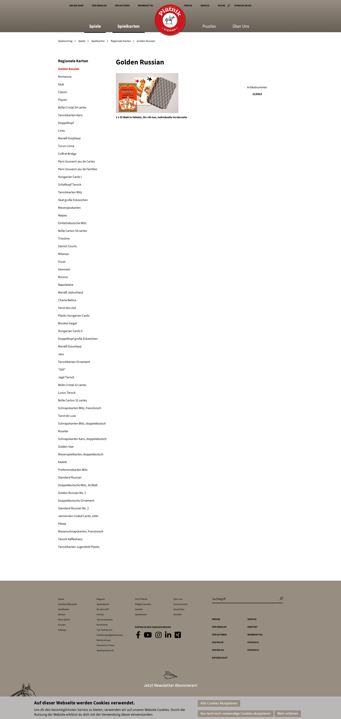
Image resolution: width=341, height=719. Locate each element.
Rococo (63, 277)
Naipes (62, 215)
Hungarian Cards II (70, 331)
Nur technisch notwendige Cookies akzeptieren (235, 713)
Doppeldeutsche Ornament (76, 500)
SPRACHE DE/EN (242, 5)
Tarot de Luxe (67, 416)
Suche (221, 5)
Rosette (63, 431)
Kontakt (177, 614)
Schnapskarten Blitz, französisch (79, 408)
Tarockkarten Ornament (74, 362)
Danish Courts (67, 246)
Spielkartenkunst (105, 650)
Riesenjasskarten (69, 208)
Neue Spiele (64, 619)
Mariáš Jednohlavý (70, 292)
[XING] (178, 635)
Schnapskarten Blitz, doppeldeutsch (82, 423)
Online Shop (76, 5)
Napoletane (65, 285)
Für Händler (99, 5)
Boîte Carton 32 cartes (72, 400)
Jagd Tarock (66, 377)
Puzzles (209, 26)
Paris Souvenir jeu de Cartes (76, 161)
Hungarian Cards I (70, 177)
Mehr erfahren (287, 713)
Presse (188, 5)
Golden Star (66, 446)
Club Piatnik (141, 599)
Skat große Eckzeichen (73, 200)
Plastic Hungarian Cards (74, 315)
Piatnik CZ (253, 650)
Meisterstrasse (103, 640)
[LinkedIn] (168, 635)
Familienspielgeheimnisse (109, 635)
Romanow (65, 77)
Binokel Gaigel (67, 323)
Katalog (62, 630)
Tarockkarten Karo (70, 115)
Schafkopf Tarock (69, 184)
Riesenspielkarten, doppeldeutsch (80, 454)
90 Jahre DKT (102, 609)
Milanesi (63, 254)
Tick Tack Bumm (104, 630)
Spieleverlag (65, 41)
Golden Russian (68, 69)
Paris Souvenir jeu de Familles (77, 169)
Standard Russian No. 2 (73, 508)
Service (205, 5)
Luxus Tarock (67, 393)
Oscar (62, 261)
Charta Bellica (67, 300)
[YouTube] (148, 635)
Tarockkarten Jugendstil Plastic (79, 547)
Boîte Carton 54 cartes (72, 231)
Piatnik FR (217, 642)
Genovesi (64, 269)
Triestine (64, 238)
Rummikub (102, 625)
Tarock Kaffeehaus (70, 539)
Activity (100, 614)
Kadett (62, 462)
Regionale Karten (121, 41)
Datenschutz (219, 658)
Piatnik (170, 20)
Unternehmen (180, 604)
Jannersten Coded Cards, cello (78, 516)
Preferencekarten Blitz (73, 470)
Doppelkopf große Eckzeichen (78, 339)
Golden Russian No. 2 (72, 493)
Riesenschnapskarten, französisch (80, 531)
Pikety (62, 524)
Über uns (178, 599)
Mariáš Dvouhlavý (70, 346)
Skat (61, 84)
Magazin (100, 599)
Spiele (95, 26)
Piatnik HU (218, 650)
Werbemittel (145, 5)
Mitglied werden (143, 604)
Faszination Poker (105, 645)
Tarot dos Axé (67, 308)
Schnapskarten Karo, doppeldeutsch (82, 439)
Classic (62, 92)
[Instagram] (158, 635)
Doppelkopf (66, 123)
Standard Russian (70, 477)
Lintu (61, 130)
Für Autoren (122, 5)
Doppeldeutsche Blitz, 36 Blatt (77, 485)
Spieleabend (102, 604)
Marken (62, 614)
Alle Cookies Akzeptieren (218, 703)
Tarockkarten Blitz (70, 192)
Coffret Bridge (67, 154)
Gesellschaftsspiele (67, 604)
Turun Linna (66, 146)
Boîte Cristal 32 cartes (72, 385)
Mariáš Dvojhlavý (69, 138)
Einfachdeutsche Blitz (72, 223)
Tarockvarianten (104, 619)
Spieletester (141, 614)
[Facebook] (138, 635)
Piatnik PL (253, 642)
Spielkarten (128, 26)
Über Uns (240, 26)
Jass (61, 354)
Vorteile (139, 609)
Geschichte (178, 609)
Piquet (62, 100)
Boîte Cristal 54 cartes (72, 107)
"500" (62, 369)
